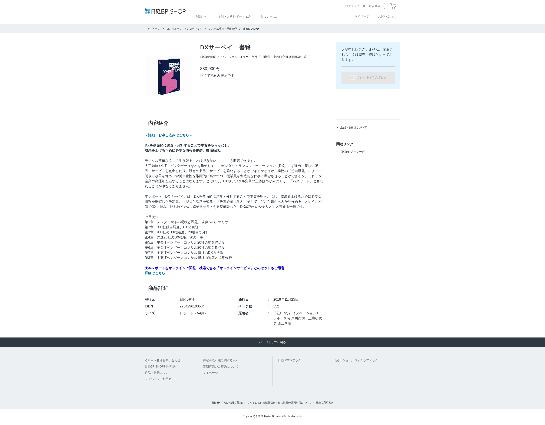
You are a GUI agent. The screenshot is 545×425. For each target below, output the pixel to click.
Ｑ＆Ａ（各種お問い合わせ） (164, 360)
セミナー (266, 16)
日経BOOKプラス (289, 360)
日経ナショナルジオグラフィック (355, 360)
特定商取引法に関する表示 (221, 360)
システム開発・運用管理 (223, 28)
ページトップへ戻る (272, 342)
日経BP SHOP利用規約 (160, 366)
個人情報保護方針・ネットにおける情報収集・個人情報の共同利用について (267, 402)
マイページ (361, 16)
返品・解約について (353, 127)
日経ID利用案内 (325, 402)
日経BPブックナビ (352, 152)
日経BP (215, 402)
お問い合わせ (387, 16)
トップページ (152, 28)
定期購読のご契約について (221, 366)
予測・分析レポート (231, 16)
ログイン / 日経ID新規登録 (362, 6)
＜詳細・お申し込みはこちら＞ (168, 135)
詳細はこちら (155, 273)
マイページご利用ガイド (161, 378)
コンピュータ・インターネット (184, 28)
